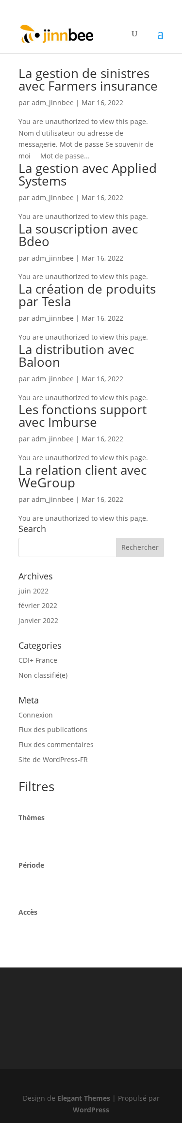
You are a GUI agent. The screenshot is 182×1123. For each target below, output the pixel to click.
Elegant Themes (83, 1098)
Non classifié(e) (42, 675)
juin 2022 (33, 590)
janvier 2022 (38, 620)
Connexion (35, 714)
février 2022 (37, 605)
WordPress (91, 1109)
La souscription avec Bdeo (78, 235)
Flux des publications (52, 729)
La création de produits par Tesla (87, 295)
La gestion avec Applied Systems (87, 174)
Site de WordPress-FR (53, 759)
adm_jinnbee (53, 102)
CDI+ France (37, 660)
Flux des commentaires (56, 744)
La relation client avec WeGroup (82, 476)
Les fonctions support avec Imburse (82, 416)
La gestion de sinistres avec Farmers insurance (88, 79)
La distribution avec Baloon (76, 356)
